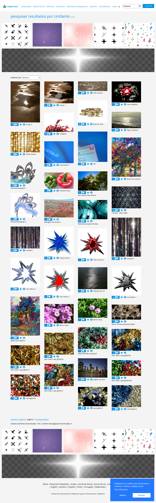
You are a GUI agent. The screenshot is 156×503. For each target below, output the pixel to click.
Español (71, 487)
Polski (79, 487)
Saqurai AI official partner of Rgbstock (92, 494)
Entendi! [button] (141, 495)
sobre (109, 484)
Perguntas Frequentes (77, 7)
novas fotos (39, 7)
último (45, 419)
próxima (38, 419)
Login (114, 7)
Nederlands (100, 487)
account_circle (24, 124)
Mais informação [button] (121, 489)
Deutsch (62, 487)
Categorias (26, 7)
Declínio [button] (123, 495)
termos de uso (100, 484)
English (54, 487)
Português (88, 487)
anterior (22, 419)
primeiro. (14, 419)
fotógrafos (104, 7)
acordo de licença (85, 484)
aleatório (60, 7)
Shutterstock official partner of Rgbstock (65, 494)
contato (93, 7)
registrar (148, 6)
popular (50, 7)
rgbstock (12, 7)
